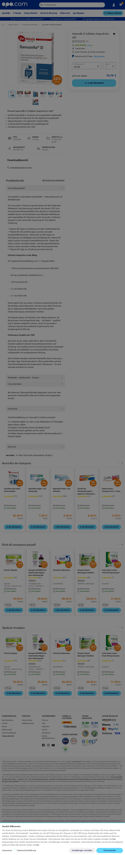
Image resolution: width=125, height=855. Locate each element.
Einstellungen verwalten (82, 850)
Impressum (7, 850)
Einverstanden (110, 850)
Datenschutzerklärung (26, 850)
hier (114, 839)
